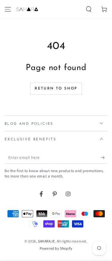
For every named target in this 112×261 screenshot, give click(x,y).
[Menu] (8, 9)
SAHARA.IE (46, 241)
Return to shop (56, 88)
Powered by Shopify (56, 248)
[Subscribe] (104, 157)
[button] (88, 9)
